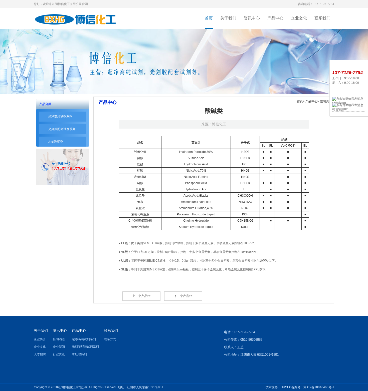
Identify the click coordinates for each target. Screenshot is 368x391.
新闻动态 (59, 339)
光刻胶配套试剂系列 (61, 129)
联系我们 (322, 18)
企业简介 (40, 339)
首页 (209, 18)
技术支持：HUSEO (278, 387)
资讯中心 (252, 18)
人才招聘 (40, 354)
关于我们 (228, 18)
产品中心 (275, 18)
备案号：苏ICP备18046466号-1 (312, 387)
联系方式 (110, 339)
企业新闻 (59, 346)
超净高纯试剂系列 (60, 116)
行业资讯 (59, 354)
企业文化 (299, 18)
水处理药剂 (55, 141)
